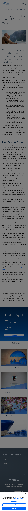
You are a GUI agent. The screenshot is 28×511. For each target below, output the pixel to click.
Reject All (14, 504)
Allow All (14, 508)
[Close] (25, 493)
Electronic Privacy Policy (18, 498)
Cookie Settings (14, 501)
